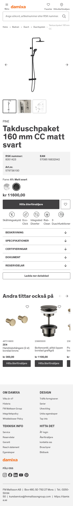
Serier (43, 404)
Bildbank (44, 452)
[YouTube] (21, 475)
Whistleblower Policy (13, 419)
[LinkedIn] (16, 475)
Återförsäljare (46, 437)
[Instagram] (5, 475)
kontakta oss (46, 442)
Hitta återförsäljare (31, 204)
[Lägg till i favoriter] (65, 204)
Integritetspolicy (10, 414)
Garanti (6, 442)
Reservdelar (9, 437)
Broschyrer (45, 447)
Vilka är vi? (8, 399)
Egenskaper (9, 452)
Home (5, 27)
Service (6, 432)
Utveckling (45, 409)
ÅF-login (44, 432)
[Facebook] (10, 475)
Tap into (44, 419)
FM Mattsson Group (12, 409)
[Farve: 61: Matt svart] (16, 187)
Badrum (15, 27)
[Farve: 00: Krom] (7, 187)
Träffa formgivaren (49, 399)
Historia (6, 404)
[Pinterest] (26, 475)
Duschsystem (39, 27)
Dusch (26, 27)
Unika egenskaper (49, 414)
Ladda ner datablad (36, 275)
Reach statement (11, 447)
